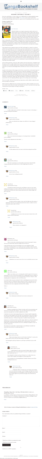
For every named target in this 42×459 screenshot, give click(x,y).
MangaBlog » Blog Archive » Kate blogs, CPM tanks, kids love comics (18, 392)
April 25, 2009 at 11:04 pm (14, 119)
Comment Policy (34, 407)
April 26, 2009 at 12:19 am (13, 160)
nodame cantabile (24, 95)
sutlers (9, 132)
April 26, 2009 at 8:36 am (16, 211)
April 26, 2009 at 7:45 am (12, 185)
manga (20, 95)
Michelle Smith (11, 106)
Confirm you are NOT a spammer (9, 448)
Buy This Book (15, 28)
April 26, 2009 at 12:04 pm (13, 240)
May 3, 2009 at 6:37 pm (13, 335)
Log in (21, 455)
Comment (4, 415)
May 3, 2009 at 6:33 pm (13, 293)
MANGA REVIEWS (23, 94)
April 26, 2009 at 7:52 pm (14, 257)
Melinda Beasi (12, 117)
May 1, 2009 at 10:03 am (12, 272)
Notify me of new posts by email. (9, 442)
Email (3, 432)
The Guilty (22, 17)
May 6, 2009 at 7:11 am (15, 348)
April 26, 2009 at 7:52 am (14, 172)
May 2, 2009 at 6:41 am (12, 307)
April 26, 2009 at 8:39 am (18, 223)
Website (3, 436)
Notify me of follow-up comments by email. (12, 440)
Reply (5, 113)
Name (3, 428)
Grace (9, 159)
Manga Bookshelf (21, 7)
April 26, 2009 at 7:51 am (14, 147)
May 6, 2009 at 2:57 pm (17, 367)
